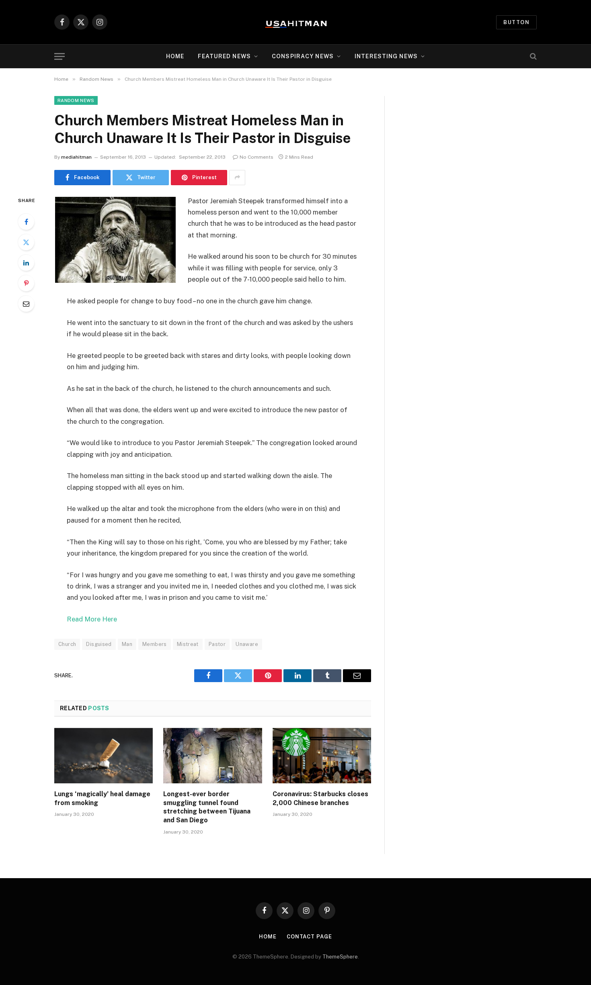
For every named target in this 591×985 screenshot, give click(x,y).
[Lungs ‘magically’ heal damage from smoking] (103, 755)
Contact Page (309, 937)
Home (175, 56)
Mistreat (188, 644)
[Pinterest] (26, 283)
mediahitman (76, 157)
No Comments (256, 157)
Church (67, 644)
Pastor (217, 644)
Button (516, 22)
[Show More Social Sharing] (237, 177)
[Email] (26, 304)
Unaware (247, 644)
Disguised (99, 644)
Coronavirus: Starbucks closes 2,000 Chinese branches (320, 798)
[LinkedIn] (26, 263)
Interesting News (386, 56)
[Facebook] (26, 222)
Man (127, 644)
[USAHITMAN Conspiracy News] (295, 22)
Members (154, 644)
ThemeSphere (340, 957)
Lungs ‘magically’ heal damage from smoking (102, 798)
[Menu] (59, 56)
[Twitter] (26, 242)
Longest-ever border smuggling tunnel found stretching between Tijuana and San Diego (206, 807)
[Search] (532, 56)
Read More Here (92, 619)
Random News (75, 100)
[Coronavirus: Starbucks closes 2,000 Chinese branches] (322, 755)
